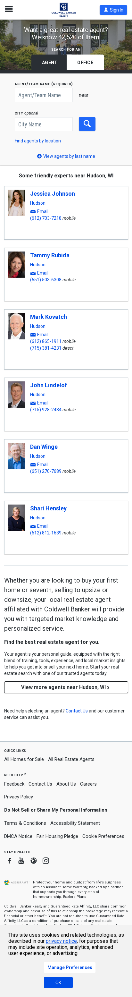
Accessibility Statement (75, 823)
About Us (66, 784)
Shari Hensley (48, 508)
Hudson (37, 203)
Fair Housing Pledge (57, 836)
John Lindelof (48, 385)
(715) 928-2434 (46, 409)
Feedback (14, 784)
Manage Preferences (69, 967)
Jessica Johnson (52, 193)
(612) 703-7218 (46, 218)
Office (85, 62)
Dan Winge (44, 446)
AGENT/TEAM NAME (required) (44, 83)
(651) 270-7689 (46, 471)
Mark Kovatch (48, 316)
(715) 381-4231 (46, 348)
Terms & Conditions (25, 823)
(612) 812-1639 (46, 532)
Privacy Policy (18, 797)
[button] (113, 10)
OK (58, 982)
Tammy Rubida (50, 255)
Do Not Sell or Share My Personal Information (55, 810)
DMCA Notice (18, 836)
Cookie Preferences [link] (103, 836)
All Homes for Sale (24, 759)
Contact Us (40, 784)
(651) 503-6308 (46, 279)
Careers (88, 784)
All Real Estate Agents (71, 759)
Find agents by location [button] (38, 140)
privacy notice (61, 941)
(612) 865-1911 (46, 341)
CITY (26, 113)
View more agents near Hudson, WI (63, 687)
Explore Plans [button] (74, 897)
